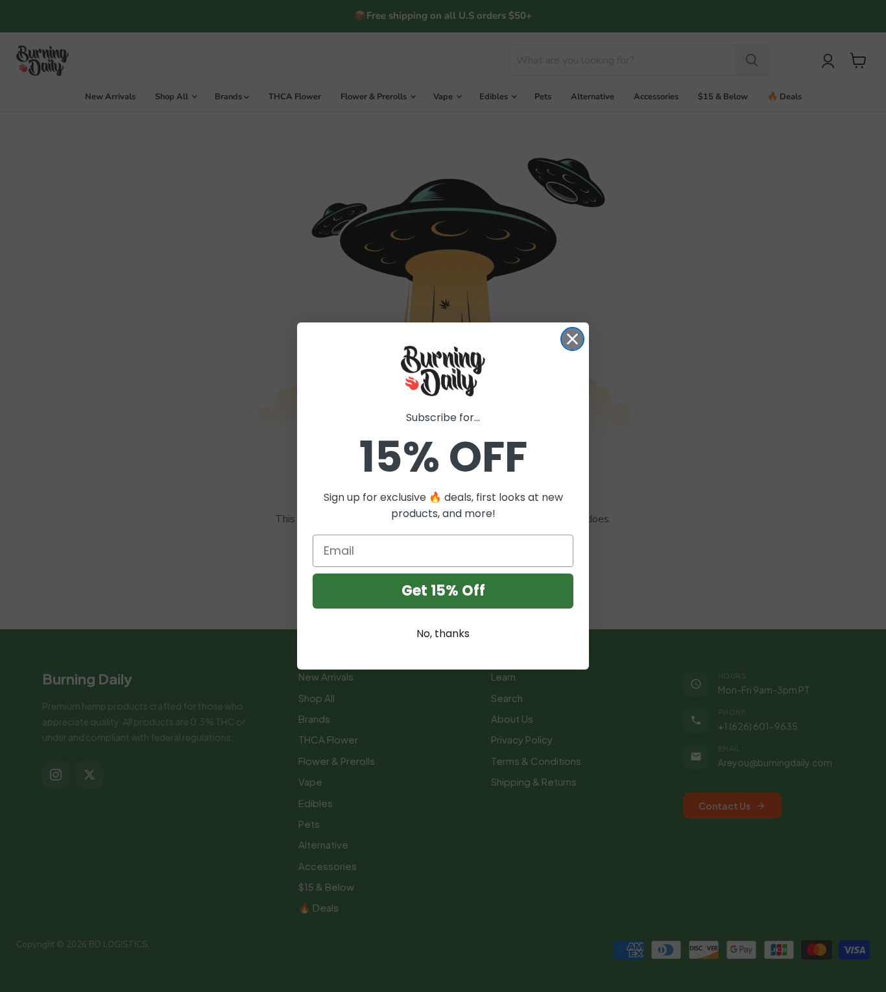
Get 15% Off (443, 591)
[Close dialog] (572, 339)
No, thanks (443, 633)
